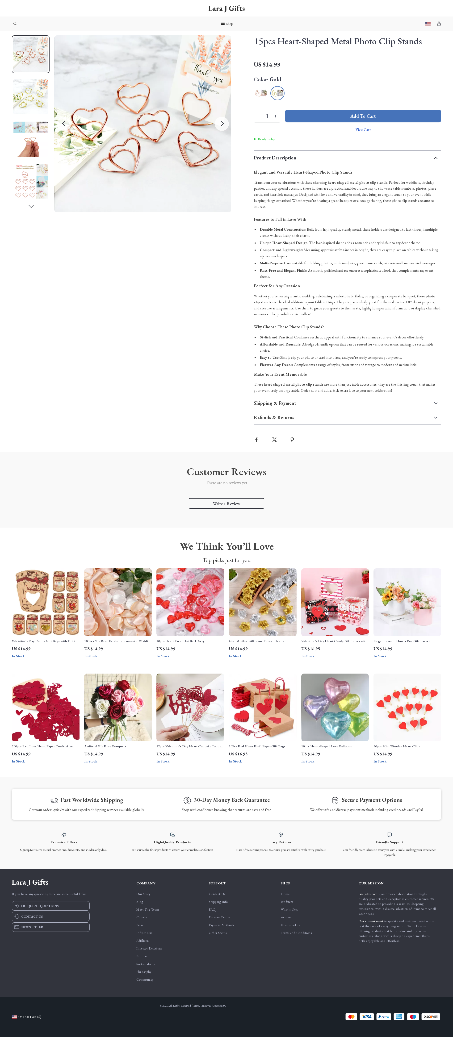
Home (285, 894)
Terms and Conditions (296, 933)
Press (139, 925)
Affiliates (142, 940)
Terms (195, 1006)
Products (287, 902)
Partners (141, 956)
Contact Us (217, 894)
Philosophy (143, 972)
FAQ (212, 909)
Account (287, 917)
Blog (139, 902)
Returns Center (220, 917)
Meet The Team (147, 909)
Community (144, 979)
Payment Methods (221, 925)
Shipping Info (218, 902)
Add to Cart (363, 116)
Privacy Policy (290, 925)
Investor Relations (149, 948)
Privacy (205, 1006)
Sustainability (145, 964)
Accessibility (218, 1006)
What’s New (289, 909)
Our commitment (371, 921)
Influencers (144, 933)
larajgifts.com (368, 894)
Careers (141, 917)
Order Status (217, 933)
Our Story (143, 894)
